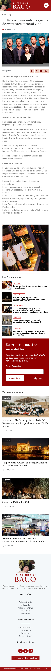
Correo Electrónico (14, 366)
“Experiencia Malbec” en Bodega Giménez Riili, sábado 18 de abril (24, 464)
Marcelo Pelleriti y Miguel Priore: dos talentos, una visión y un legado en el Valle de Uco (29, 333)
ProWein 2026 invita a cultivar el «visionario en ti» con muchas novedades (23, 540)
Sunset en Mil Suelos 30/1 (15, 502)
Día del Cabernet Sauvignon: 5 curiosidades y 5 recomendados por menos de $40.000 (29, 299)
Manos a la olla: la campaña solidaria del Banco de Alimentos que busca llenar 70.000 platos (25, 423)
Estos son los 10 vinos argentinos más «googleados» (30, 287)
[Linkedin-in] (25, 651)
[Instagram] (30, 651)
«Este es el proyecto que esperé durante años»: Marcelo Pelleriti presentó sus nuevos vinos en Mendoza (30, 310)
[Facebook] (20, 651)
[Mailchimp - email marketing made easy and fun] (39, 380)
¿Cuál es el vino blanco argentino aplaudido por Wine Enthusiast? (27, 321)
